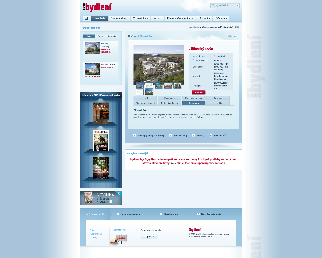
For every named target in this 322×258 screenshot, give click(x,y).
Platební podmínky (169, 103)
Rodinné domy (180, 135)
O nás (92, 230)
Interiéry (201, 135)
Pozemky (112, 36)
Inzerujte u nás (119, 230)
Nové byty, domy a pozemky (151, 135)
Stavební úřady (171, 214)
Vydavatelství (96, 234)
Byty (89, 36)
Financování (219, 135)
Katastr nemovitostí (130, 214)
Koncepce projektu (193, 98)
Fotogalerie (169, 98)
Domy (100, 36)
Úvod (145, 98)
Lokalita (218, 103)
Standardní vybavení (145, 103)
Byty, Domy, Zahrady (211, 214)
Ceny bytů (194, 103)
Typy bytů (218, 98)
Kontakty (93, 237)
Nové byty (132, 36)
